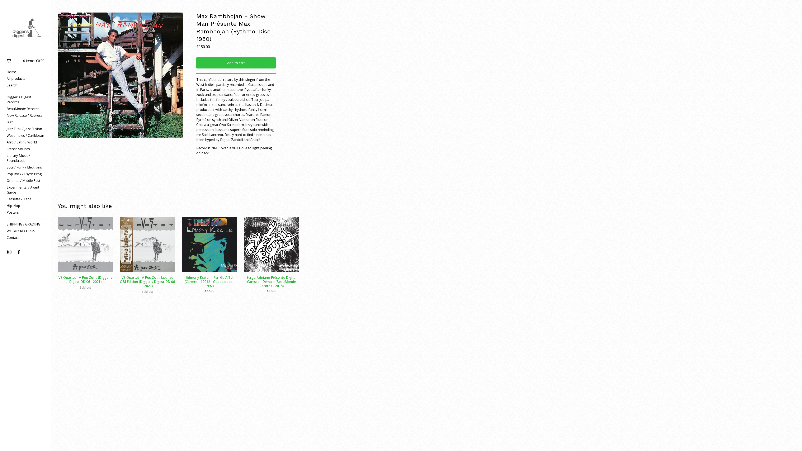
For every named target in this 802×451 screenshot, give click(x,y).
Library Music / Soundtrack (18, 158)
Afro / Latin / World (22, 142)
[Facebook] (19, 252)
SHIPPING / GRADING (23, 224)
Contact (13, 237)
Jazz (10, 122)
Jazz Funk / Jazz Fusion (24, 129)
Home (11, 72)
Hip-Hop (13, 205)
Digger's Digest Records (19, 99)
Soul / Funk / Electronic (24, 167)
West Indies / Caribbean (25, 135)
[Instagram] (9, 252)
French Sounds (18, 149)
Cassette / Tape (19, 199)
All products (16, 78)
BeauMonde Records (23, 108)
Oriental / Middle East (23, 180)
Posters (13, 212)
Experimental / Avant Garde (23, 190)
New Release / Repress (24, 115)
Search (12, 85)
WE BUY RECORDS (21, 231)
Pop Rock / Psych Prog (24, 174)
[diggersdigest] (25, 31)
